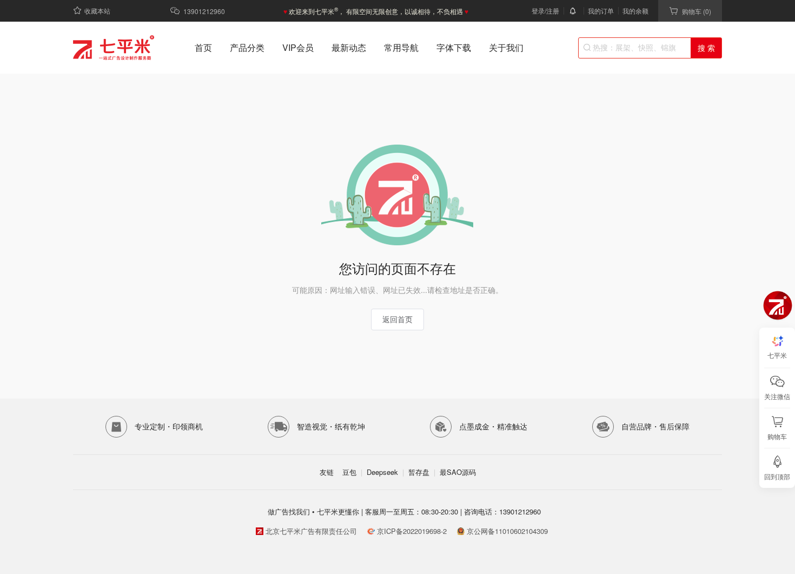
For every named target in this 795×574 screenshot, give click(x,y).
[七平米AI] (778, 305)
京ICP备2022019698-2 (412, 531)
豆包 (349, 472)
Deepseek (382, 472)
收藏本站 (97, 10)
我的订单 (601, 10)
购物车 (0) (696, 11)
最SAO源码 (458, 472)
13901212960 (204, 11)
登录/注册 (545, 10)
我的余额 (635, 10)
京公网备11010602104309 (507, 531)
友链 (327, 472)
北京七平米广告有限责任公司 (311, 531)
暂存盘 (418, 472)
